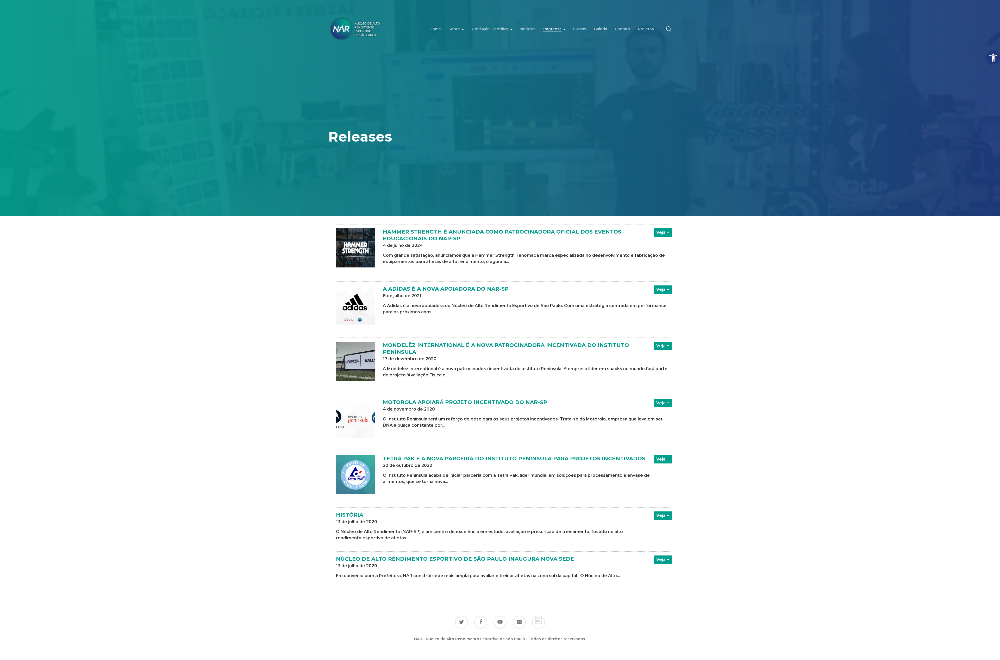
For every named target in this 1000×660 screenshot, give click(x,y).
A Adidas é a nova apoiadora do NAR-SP (446, 289)
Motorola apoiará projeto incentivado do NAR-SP (465, 402)
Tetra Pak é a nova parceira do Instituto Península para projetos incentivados (514, 458)
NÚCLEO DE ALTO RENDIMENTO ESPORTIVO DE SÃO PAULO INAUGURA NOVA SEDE (455, 559)
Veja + (662, 232)
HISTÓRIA (349, 515)
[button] (993, 57)
